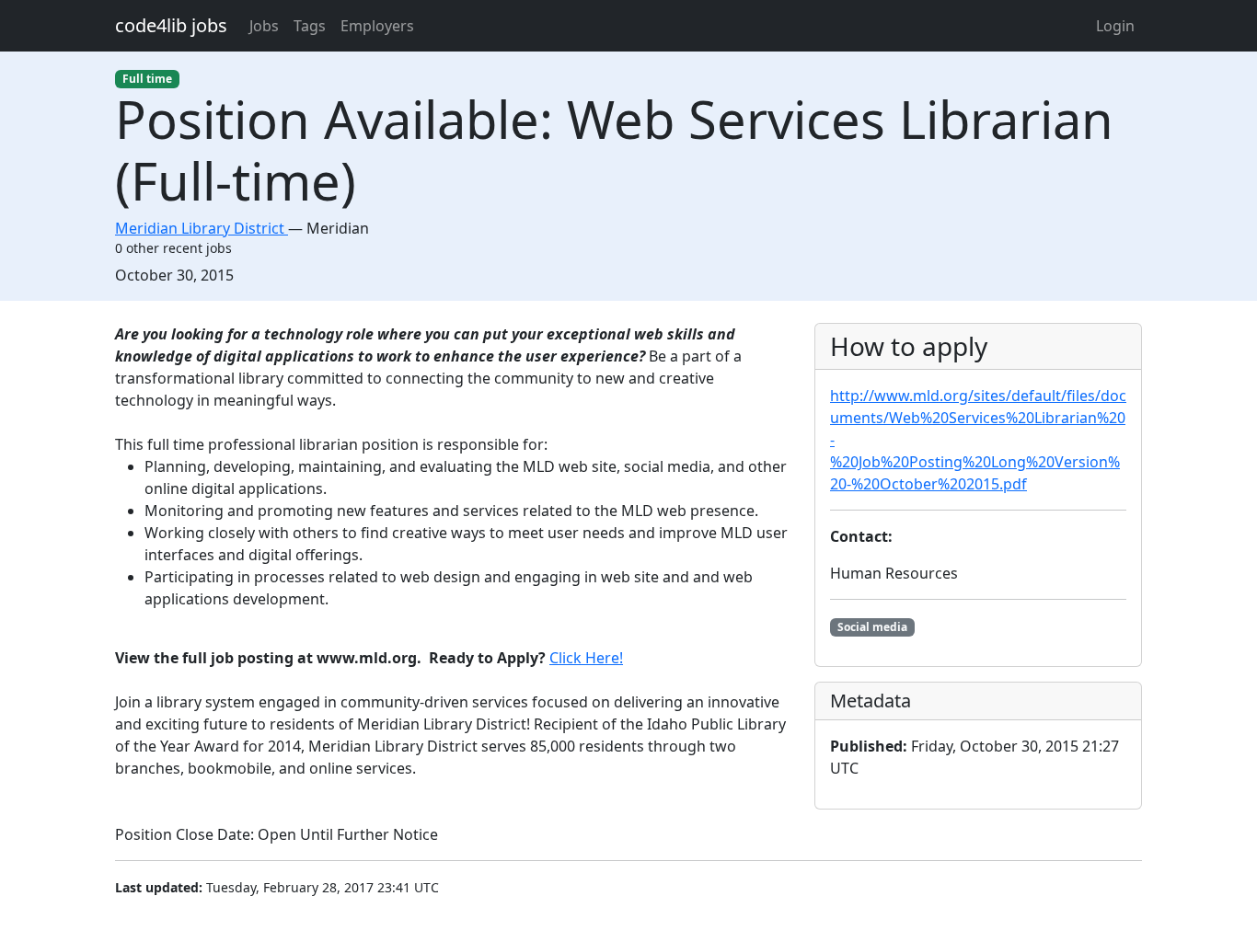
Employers (377, 26)
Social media (872, 627)
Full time (147, 78)
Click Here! (586, 658)
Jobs (264, 26)
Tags (310, 26)
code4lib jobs (171, 25)
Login (1115, 26)
